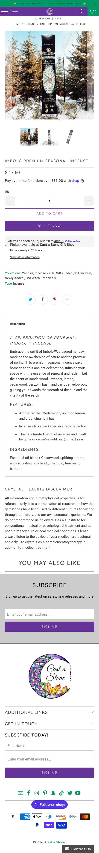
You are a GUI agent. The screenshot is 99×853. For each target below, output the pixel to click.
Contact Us (80, 849)
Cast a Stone (55, 842)
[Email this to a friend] (67, 299)
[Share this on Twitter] (31, 299)
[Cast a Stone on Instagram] (37, 793)
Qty (7, 191)
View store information (25, 257)
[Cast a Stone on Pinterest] (45, 793)
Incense (85, 273)
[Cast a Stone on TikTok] (61, 793)
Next (58, 18)
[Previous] (8, 76)
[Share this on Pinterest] (55, 299)
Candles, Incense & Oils (38, 273)
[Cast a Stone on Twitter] (69, 793)
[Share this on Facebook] (43, 299)
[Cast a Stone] (49, 11)
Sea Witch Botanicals (41, 278)
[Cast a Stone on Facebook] (28, 793)
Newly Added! (14, 278)
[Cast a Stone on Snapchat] (53, 793)
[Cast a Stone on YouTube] (78, 793)
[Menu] (2, 11)
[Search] (82, 11)
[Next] (90, 76)
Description (17, 324)
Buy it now (49, 226)
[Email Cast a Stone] (20, 793)
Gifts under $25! (67, 273)
